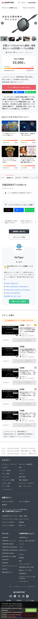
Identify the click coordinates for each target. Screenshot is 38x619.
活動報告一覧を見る (19, 231)
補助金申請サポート (7, 572)
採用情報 (19, 600)
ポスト (8, 92)
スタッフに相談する (24, 501)
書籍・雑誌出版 (23, 480)
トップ (3, 448)
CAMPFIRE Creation (7, 544)
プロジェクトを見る (19, 237)
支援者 (18, 177)
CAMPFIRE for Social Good (9, 547)
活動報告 (9, 178)
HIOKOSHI (5, 563)
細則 (20, 561)
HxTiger (10, 52)
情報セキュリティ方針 (25, 570)
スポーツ (21, 473)
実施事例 (21, 522)
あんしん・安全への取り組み (27, 540)
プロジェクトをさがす (28, 8)
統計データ (22, 525)
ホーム (3, 177)
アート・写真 (5, 486)
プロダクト (5, 467)
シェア (20, 92)
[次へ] (35, 23)
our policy (19, 617)
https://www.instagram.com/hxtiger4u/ (18, 290)
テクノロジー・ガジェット (24, 52)
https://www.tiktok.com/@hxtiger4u (17, 287)
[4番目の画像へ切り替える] (26, 38)
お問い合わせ (22, 550)
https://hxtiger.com (12, 283)
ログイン (23, 2)
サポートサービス (24, 519)
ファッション (5, 477)
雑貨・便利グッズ (26, 450)
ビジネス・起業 (6, 483)
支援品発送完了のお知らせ (14, 184)
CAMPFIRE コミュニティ (9, 540)
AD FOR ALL (5, 559)
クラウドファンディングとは (10, 519)
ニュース (21, 544)
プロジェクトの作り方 (8, 522)
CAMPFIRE (5, 537)
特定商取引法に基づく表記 (12, 296)
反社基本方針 (22, 573)
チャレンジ (22, 470)
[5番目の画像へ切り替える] (34, 38)
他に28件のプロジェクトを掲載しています (20, 267)
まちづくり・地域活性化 (25, 464)
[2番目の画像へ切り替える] (11, 38)
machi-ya (4, 569)
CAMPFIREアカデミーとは (9, 516)
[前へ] (2, 23)
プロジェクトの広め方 (8, 525)
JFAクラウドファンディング (9, 566)
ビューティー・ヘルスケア (26, 483)
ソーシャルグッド (7, 489)
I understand (30, 610)
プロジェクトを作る (7, 501)
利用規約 (21, 557)
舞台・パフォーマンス (25, 486)
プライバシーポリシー (25, 564)
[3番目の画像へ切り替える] (18, 38)
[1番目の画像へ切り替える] (3, 38)
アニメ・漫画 (5, 473)
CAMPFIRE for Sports (8, 553)
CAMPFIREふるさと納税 (9, 556)
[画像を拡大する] (17, 335)
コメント (34, 177)
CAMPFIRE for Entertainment (10, 550)
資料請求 (4, 504)
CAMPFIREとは (23, 537)
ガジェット (24, 453)
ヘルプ (21, 547)
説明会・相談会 (23, 516)
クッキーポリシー (24, 581)
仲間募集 (26, 177)
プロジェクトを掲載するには (9, 8)
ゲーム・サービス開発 (8, 480)
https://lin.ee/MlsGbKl (13, 293)
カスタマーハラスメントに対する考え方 (27, 577)
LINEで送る (31, 92)
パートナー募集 (29, 600)
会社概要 (8, 600)
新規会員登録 (32, 2)
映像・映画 (22, 477)
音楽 (20, 467)
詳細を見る (6, 340)
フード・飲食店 (6, 470)
